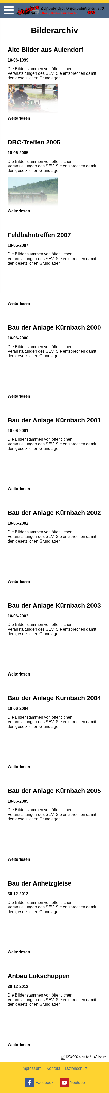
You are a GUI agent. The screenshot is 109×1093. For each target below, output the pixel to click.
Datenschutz (76, 1068)
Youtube (77, 1082)
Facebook (44, 1082)
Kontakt (53, 1068)
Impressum (31, 1068)
